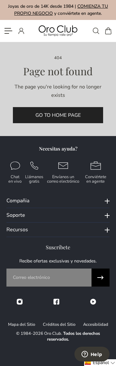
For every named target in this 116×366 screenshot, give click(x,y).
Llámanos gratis (34, 179)
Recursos (17, 229)
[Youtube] (93, 302)
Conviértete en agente (95, 179)
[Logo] (58, 31)
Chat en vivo (15, 179)
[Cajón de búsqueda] (96, 31)
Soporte (15, 215)
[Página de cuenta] (21, 31)
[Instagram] (20, 302)
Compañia (17, 200)
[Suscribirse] (101, 278)
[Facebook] (56, 302)
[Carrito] (108, 31)
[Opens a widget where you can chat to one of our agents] (92, 355)
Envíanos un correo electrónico (63, 179)
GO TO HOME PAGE (58, 115)
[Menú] (8, 30)
